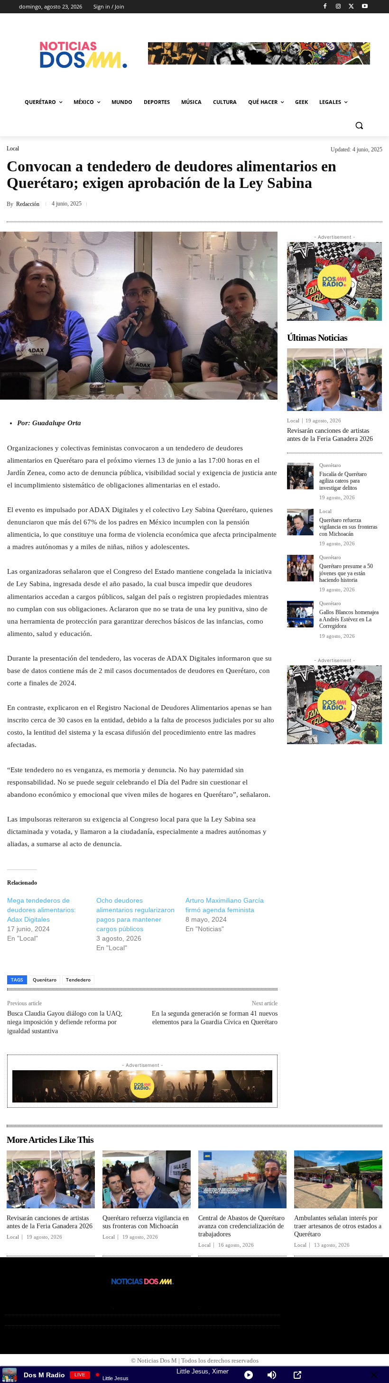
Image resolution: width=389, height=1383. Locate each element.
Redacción (27, 204)
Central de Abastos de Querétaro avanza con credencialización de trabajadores (241, 1226)
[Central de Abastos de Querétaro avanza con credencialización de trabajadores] (242, 1179)
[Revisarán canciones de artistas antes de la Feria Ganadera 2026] (334, 379)
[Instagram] (338, 6)
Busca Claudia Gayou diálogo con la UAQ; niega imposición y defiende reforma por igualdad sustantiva (64, 1022)
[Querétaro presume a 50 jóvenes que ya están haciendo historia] (300, 568)
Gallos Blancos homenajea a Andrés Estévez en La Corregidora (349, 619)
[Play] (248, 1375)
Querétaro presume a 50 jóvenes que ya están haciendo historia (346, 573)
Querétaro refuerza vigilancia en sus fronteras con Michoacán (348, 527)
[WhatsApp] (372, 204)
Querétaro (44, 979)
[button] (359, 125)
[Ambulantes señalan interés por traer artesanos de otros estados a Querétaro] (338, 1179)
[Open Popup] (297, 1375)
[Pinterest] (329, 204)
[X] (351, 6)
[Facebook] (325, 6)
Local (13, 148)
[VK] (351, 204)
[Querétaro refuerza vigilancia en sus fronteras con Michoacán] (300, 522)
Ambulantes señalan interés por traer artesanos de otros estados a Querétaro (337, 1226)
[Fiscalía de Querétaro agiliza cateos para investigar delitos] (300, 476)
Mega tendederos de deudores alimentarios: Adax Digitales (41, 910)
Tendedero (78, 979)
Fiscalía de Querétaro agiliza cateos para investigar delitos (343, 481)
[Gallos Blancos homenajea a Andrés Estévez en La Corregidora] (300, 614)
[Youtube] (364, 6)
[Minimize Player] (374, 1375)
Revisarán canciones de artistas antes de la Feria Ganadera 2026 (330, 434)
